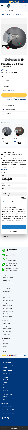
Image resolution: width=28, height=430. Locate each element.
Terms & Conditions (5, 427)
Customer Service (7, 360)
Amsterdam (5, 379)
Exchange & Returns (8, 362)
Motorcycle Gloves (7, 308)
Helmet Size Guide (7, 370)
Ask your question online (9, 413)
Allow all (14, 227)
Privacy (13, 427)
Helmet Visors (6, 323)
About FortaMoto (7, 394)
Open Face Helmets (8, 283)
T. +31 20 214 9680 (7, 406)
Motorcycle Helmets (8, 277)
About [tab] (23, 201)
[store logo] (14, 6)
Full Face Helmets (7, 285)
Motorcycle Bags (7, 331)
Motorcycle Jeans (7, 305)
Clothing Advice (7, 373)
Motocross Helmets (7, 291)
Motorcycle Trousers (8, 303)
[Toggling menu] (2, 6)
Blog (4, 399)
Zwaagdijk (5, 390)
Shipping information (8, 90)
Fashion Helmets (5, 16)
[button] (25, 2)
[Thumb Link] (6, 61)
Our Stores (5, 377)
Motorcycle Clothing (8, 298)
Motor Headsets (7, 328)
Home (2, 14)
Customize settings (13, 231)
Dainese (5, 346)
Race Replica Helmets (8, 294)
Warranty (5, 367)
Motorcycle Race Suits (8, 311)
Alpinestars (5, 343)
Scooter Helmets (17, 14)
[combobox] (14, 10)
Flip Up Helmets (7, 288)
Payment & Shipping (8, 365)
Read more (4, 169)
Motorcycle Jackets (8, 300)
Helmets (9, 14)
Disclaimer (19, 427)
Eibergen (5, 382)
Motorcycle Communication (9, 326)
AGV (4, 340)
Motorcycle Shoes (7, 316)
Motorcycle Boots (7, 313)
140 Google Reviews (15, 2)
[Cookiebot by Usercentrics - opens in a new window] (20, 198)
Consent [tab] (5, 201)
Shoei (4, 351)
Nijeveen (5, 384)
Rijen (4, 387)
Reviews (5, 236)
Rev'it (4, 349)
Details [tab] (14, 201)
